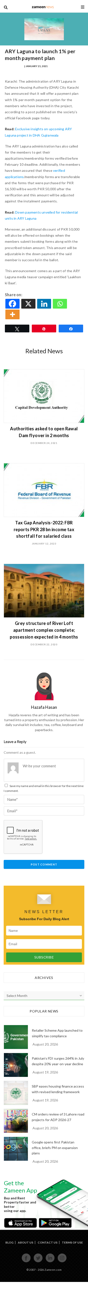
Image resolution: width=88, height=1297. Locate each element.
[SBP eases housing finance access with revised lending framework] (16, 1093)
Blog (9, 1242)
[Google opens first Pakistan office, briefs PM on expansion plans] (16, 1149)
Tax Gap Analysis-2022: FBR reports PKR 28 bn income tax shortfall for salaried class (44, 529)
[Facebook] (12, 304)
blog (43, 6)
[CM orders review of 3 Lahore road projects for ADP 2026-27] (16, 1121)
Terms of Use (72, 1242)
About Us (25, 1242)
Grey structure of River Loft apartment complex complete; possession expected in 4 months (44, 630)
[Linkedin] (44, 304)
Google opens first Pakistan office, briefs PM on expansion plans (55, 1147)
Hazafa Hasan (14, 66)
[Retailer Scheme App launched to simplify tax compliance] (16, 1037)
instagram (62, 1261)
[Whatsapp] (60, 304)
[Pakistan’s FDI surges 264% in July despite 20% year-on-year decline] (16, 1065)
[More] (12, 314)
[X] (28, 304)
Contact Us (47, 1242)
